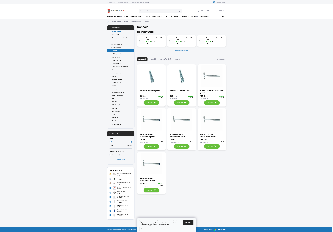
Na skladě (115, 155)
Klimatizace (115, 121)
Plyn (113, 98)
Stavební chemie (116, 124)
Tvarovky (114, 76)
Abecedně (177, 59)
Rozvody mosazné (117, 70)
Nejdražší (153, 59)
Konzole (115, 50)
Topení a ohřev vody (117, 95)
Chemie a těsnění (116, 111)
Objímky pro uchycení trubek (120, 54)
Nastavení (144, 229)
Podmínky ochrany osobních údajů (140, 2)
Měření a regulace (117, 105)
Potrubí (114, 85)
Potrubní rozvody (116, 31)
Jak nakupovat (111, 2)
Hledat (179, 11)
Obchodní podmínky (122, 2)
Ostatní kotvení (116, 60)
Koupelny (114, 108)
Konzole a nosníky (117, 47)
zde (168, 225)
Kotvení (114, 41)
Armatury (114, 101)
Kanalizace (115, 117)
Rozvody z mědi (116, 89)
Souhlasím (188, 222)
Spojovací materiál (117, 44)
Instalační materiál (117, 79)
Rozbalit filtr (121, 159)
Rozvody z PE (115, 34)
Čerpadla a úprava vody (118, 92)
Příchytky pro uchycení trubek (120, 66)
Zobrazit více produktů (181, 51)
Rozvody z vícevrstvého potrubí (120, 38)
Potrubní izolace (116, 82)
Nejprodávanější (165, 59)
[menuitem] (114, 16)
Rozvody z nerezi (116, 73)
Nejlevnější (142, 59)
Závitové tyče (116, 57)
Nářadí (113, 114)
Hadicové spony (116, 63)
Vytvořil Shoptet (208, 229)
